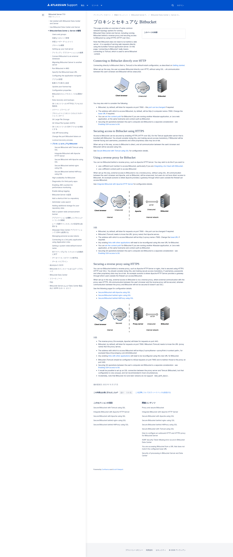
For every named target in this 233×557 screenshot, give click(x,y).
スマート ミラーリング (61, 110)
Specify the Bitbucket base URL (64, 72)
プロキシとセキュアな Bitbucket (64, 144)
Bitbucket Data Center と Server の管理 (65, 31)
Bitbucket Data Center (58, 275)
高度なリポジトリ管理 (60, 38)
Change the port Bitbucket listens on (66, 136)
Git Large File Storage (60, 119)
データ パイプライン (60, 261)
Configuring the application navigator (66, 76)
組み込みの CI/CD (56, 265)
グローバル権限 (58, 45)
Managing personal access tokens (65, 236)
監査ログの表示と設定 (60, 83)
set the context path (113, 116)
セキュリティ (161, 550)
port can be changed (157, 107)
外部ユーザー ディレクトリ (62, 42)
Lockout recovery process (62, 140)
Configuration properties (61, 90)
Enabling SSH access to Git (109, 124)
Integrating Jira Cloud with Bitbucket (168, 166)
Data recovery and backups (63, 100)
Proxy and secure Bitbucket (153, 408)
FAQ (51, 282)
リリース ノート (56, 278)
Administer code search (61, 202)
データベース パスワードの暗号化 (65, 258)
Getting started (179, 65)
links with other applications (119, 242)
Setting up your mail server (62, 49)
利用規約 (149, 550)
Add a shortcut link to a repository (65, 198)
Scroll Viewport (118, 469)
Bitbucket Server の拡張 (61, 195)
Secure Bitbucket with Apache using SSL (114, 292)
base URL (102, 113)
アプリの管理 (57, 79)
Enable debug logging (61, 191)
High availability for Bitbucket (63, 178)
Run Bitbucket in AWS (60, 68)
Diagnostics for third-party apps (64, 181)
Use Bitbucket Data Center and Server (65, 27)
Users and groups (59, 34)
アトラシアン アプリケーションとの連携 (67, 52)
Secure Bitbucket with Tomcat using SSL (113, 151)
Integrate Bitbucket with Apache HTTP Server (115, 184)
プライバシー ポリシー (134, 550)
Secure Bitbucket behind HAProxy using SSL (115, 298)
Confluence (106, 469)
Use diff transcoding (60, 133)
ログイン (180, 5)
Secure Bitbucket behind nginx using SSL (114, 295)
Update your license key (61, 87)
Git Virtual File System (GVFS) (63, 123)
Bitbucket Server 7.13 (57, 14)
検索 (173, 5)
